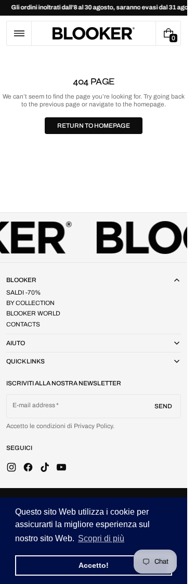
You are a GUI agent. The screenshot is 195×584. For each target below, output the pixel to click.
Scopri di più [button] (101, 538)
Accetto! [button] (94, 565)
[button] (19, 33)
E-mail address (34, 405)
